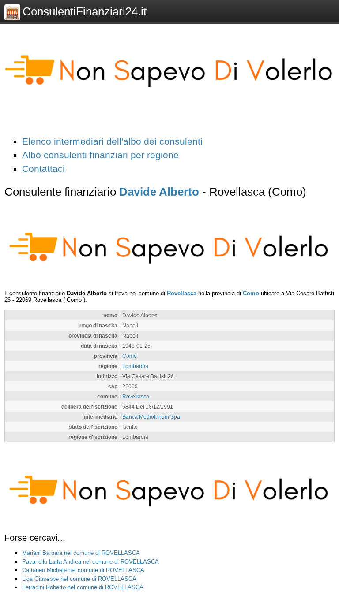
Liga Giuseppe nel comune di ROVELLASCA (79, 579)
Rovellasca (181, 293)
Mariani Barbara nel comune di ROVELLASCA (81, 553)
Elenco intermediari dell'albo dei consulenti (112, 141)
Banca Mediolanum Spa (151, 417)
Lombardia (135, 366)
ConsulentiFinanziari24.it (85, 11)
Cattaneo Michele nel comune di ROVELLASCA (83, 570)
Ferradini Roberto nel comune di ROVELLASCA (82, 587)
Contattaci (43, 169)
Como (251, 293)
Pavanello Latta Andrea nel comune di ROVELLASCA (90, 561)
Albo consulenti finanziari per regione (100, 155)
